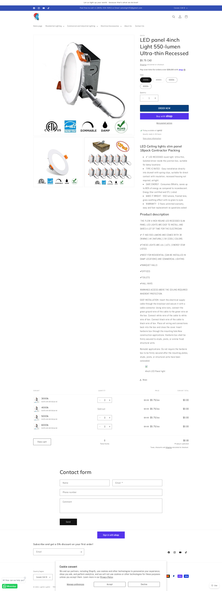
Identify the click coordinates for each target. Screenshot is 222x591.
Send (68, 522)
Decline (144, 584)
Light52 (42, 587)
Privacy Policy (106, 577)
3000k (146, 80)
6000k (146, 86)
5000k (172, 80)
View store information (152, 138)
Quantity (143, 92)
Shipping (143, 64)
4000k (160, 80)
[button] (55, 26)
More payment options (164, 123)
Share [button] (145, 380)
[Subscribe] (81, 552)
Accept (110, 584)
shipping (169, 447)
